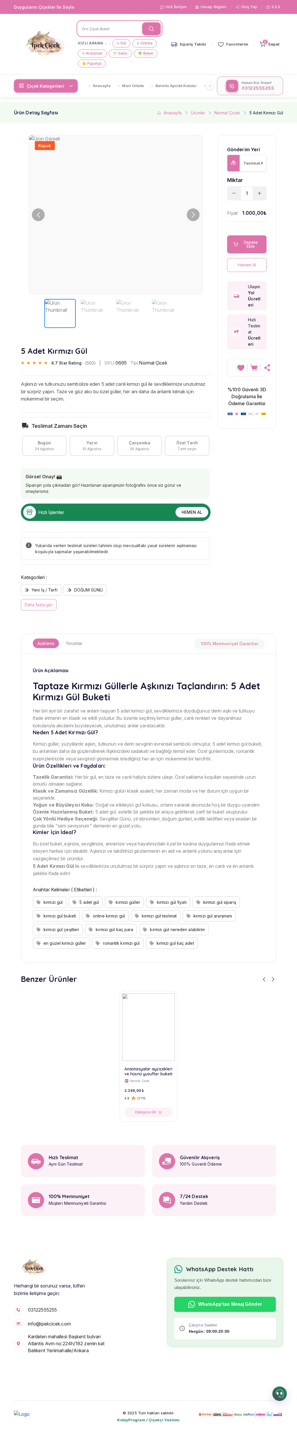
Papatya (92, 63)
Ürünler (198, 112)
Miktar (235, 180)
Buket (145, 53)
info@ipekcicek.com (49, 1324)
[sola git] (264, 979)
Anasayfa (102, 86)
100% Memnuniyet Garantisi (229, 643)
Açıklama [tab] (45, 643)
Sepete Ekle (251, 244)
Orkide (145, 43)
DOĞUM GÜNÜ (88, 589)
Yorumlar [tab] (74, 643)
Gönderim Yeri (243, 149)
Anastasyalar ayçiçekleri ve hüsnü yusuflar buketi (148, 1071)
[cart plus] (260, 193)
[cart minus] (234, 193)
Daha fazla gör (39, 604)
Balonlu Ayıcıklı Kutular (175, 86)
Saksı (120, 53)
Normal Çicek (227, 112)
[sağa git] (273, 979)
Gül (121, 43)
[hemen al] (267, 368)
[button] (193, 214)
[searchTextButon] (151, 28)
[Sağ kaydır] (209, 86)
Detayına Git (145, 1112)
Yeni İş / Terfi (44, 589)
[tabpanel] (148, 808)
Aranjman (92, 53)
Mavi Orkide (133, 86)
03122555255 (42, 1310)
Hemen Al (192, 512)
